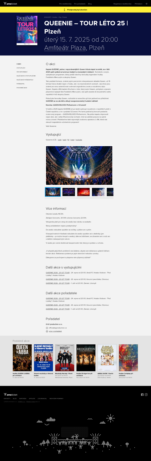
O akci (19, 64)
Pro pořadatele (79, 4)
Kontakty (7, 398)
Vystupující (21, 68)
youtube (79, 140)
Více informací (22, 72)
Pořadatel (21, 84)
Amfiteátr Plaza (65, 48)
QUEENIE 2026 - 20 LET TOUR (58, 273)
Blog (90, 4)
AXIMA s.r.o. (21, 402)
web (59, 140)
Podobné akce (22, 88)
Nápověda (22, 398)
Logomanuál (42, 398)
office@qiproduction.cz (58, 328)
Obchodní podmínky (56, 398)
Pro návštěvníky (65, 4)
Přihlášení (138, 4)
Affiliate (32, 398)
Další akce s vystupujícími (26, 76)
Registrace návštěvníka (122, 4)
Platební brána (30, 402)
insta (72, 140)
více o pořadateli (55, 331)
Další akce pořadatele (25, 80)
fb (68, 140)
